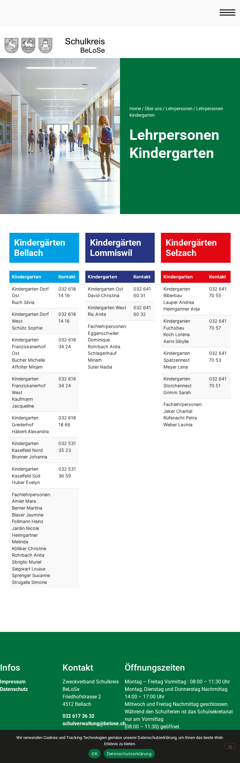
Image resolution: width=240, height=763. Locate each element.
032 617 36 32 (78, 716)
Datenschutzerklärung (129, 753)
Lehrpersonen (179, 108)
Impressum (13, 682)
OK (95, 753)
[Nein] (230, 746)
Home (135, 108)
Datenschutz (14, 689)
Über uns (153, 108)
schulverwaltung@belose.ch (94, 723)
